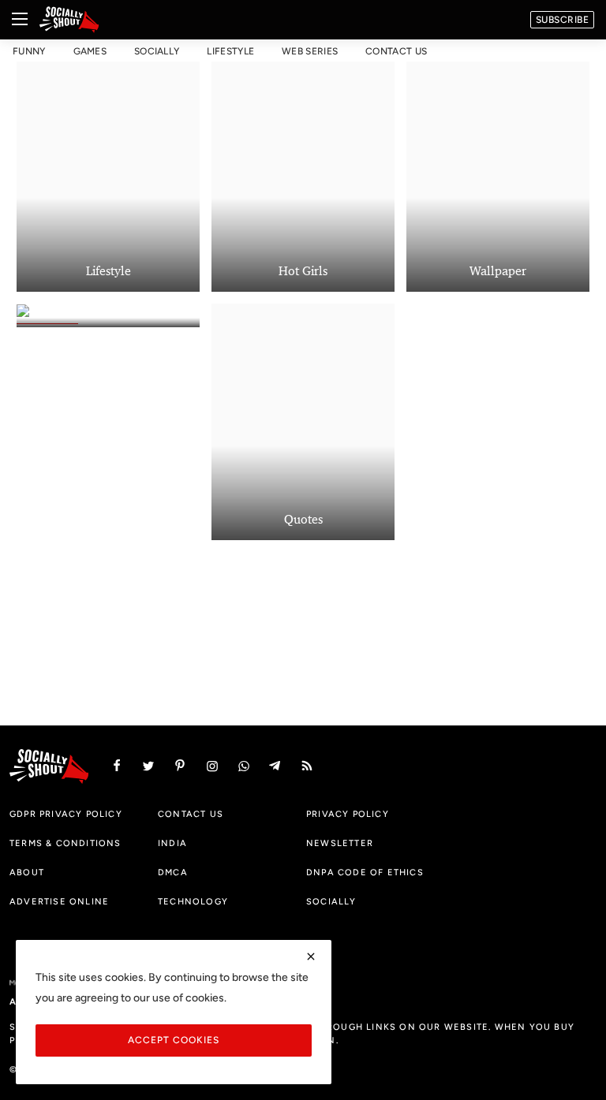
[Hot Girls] (303, 173)
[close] (311, 956)
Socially (156, 51)
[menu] (19, 19)
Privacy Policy (347, 813)
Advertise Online (59, 901)
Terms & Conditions (65, 842)
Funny (29, 51)
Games (90, 51)
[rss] (307, 766)
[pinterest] (180, 766)
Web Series (310, 51)
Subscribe (562, 19)
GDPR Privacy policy (65, 813)
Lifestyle (230, 51)
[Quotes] (303, 421)
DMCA (173, 872)
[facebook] (116, 766)
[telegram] (275, 766)
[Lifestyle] (108, 173)
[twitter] (148, 766)
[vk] (244, 766)
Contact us (396, 51)
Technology (193, 901)
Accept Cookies (173, 1040)
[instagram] (212, 766)
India (172, 842)
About (26, 872)
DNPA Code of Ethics (365, 872)
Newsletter (339, 842)
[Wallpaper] (497, 173)
